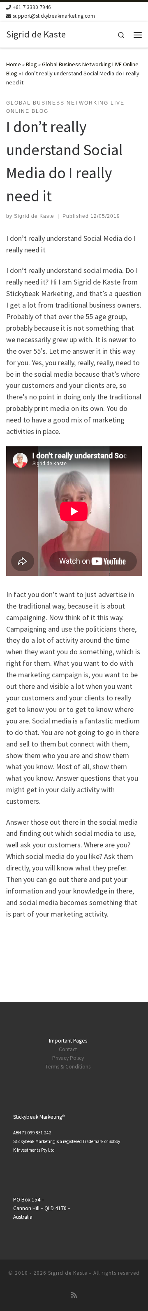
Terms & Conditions (67, 1066)
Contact (68, 1049)
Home (13, 64)
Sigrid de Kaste (34, 216)
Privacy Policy (68, 1057)
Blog (31, 64)
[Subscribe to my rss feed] (74, 1295)
